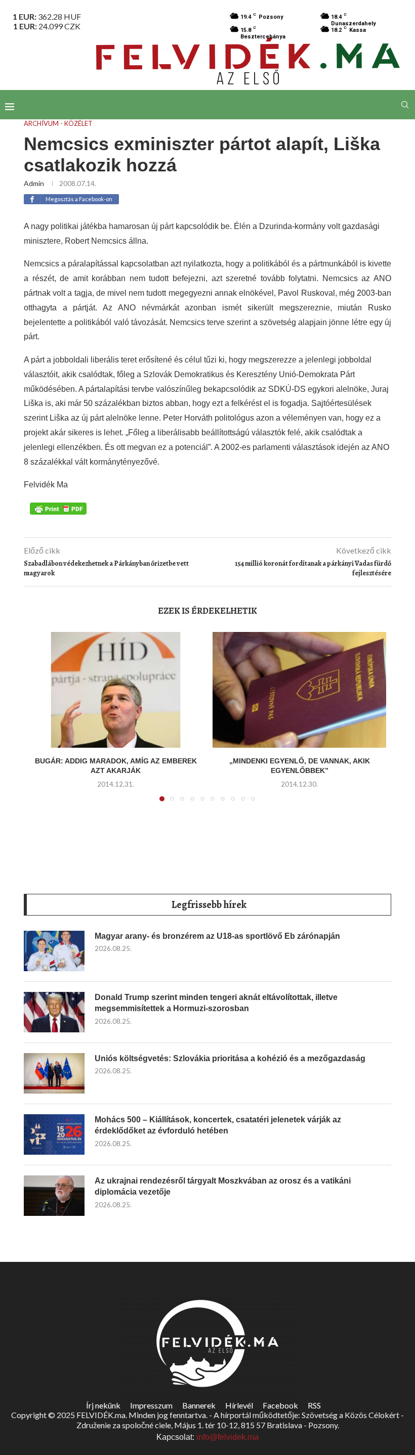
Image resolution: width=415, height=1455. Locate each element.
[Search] (405, 104)
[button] (42, 722)
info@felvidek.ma (227, 1437)
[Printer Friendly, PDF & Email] (58, 507)
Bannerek (199, 1405)
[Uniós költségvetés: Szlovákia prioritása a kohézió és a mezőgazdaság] (54, 1073)
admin (34, 183)
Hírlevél (239, 1405)
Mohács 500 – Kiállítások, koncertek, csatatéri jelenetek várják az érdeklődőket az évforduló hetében (218, 1125)
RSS (314, 1405)
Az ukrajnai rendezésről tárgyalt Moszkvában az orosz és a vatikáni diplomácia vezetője (223, 1186)
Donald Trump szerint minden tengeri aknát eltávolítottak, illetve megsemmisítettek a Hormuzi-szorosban (216, 1003)
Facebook (280, 1405)
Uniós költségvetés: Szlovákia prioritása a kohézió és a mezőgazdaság (230, 1058)
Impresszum (151, 1405)
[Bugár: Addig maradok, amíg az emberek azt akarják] (115, 690)
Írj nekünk (103, 1405)
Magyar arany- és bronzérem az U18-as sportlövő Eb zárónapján (217, 936)
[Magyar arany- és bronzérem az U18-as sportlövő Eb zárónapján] (54, 951)
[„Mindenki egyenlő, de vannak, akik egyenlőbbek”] (299, 690)
